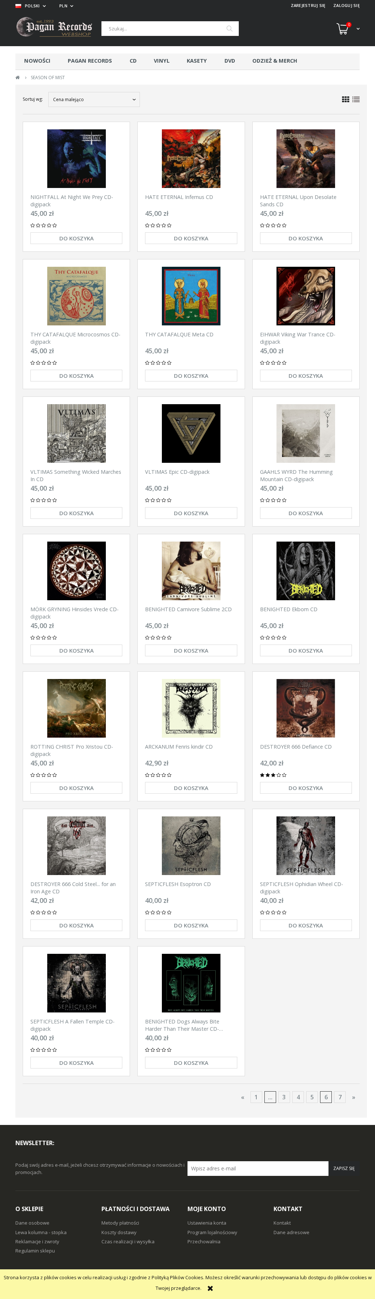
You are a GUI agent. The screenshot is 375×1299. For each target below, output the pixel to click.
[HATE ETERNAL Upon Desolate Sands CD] (306, 158)
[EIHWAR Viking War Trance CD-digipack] (306, 296)
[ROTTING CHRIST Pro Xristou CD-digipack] (76, 708)
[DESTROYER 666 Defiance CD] (306, 708)
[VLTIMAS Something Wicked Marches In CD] (76, 433)
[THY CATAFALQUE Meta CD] (191, 296)
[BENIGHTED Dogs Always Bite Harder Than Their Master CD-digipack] (191, 983)
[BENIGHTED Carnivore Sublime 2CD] (191, 571)
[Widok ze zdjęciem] (345, 99)
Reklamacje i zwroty (37, 1241)
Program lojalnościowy (212, 1232)
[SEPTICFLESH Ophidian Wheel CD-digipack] (306, 845)
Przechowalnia (204, 1241)
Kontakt (282, 1222)
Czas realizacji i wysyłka (128, 1241)
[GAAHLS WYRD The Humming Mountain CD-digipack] (306, 433)
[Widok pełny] (356, 99)
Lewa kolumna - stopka (41, 1232)
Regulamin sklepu (35, 1250)
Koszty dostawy (119, 1232)
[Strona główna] (58, 29)
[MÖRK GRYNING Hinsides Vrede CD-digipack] (76, 571)
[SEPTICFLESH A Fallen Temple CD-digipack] (76, 983)
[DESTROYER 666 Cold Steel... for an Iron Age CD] (76, 845)
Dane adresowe (291, 1232)
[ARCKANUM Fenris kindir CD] (191, 708)
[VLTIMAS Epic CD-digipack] (191, 433)
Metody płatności (120, 1222)
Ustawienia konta (207, 1222)
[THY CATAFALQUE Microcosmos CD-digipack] (76, 296)
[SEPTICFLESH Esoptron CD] (191, 845)
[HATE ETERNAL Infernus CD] (191, 158)
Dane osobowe (32, 1222)
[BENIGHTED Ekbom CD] (306, 571)
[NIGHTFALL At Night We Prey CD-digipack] (76, 158)
